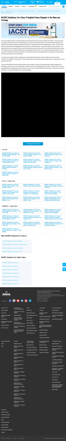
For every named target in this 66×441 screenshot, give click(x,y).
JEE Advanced (55, 310)
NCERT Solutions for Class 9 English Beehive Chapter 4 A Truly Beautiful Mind (10, 161)
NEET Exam (29, 310)
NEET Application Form (32, 315)
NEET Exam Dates (31, 312)
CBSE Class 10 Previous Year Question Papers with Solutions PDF (57, 386)
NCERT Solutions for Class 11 (11, 280)
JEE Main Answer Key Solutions (44, 322)
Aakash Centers (5, 412)
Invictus (15, 1)
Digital (2, 1)
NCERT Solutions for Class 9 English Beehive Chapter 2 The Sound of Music (32, 154)
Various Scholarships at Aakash (19, 327)
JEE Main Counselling (44, 337)
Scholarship (32, 6)
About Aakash (4, 310)
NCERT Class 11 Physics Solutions (19, 391)
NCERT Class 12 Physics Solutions (19, 405)
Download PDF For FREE (33, 143)
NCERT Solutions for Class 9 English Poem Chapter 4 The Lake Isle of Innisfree (10, 192)
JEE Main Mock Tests (44, 319)
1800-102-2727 (42, 2)
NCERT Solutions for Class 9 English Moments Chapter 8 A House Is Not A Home (31, 224)
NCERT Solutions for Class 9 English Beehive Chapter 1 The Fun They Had (11, 154)
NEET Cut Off (30, 320)
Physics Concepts (43, 347)
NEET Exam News (31, 333)
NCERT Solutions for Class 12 (11, 283)
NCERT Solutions (10, 11)
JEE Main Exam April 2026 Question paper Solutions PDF (45, 326)
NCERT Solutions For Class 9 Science (13, 248)
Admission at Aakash (57, 346)
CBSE (2, 343)
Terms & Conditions (5, 438)
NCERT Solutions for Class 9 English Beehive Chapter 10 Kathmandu (10, 173)
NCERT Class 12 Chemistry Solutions (18, 398)
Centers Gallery (4, 424)
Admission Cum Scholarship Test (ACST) (19, 323)
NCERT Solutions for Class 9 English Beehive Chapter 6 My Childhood (53, 161)
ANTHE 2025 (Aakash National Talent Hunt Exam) (19, 331)
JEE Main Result (43, 335)
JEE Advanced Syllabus (57, 312)
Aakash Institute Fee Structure (56, 349)
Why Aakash (4, 319)
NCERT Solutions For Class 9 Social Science (15, 244)
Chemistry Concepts (44, 352)
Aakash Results (55, 343)
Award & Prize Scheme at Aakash (58, 353)
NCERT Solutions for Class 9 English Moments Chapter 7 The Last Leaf (11, 224)
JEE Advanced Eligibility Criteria (57, 316)
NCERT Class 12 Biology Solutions (19, 394)
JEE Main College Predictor (43, 313)
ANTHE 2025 (55, 389)
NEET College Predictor (32, 330)
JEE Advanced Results (57, 319)
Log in (57, 1)
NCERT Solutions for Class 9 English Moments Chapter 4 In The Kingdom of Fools (10, 217)
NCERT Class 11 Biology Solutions (19, 380)
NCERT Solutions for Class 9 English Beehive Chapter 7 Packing (10, 167)
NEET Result (29, 317)
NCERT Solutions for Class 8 (10, 269)
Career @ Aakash (5, 417)
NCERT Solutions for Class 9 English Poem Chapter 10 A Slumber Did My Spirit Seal (53, 199)
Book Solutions (30, 345)
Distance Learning (7, 2)
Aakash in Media (5, 325)
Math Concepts (42, 345)
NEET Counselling (31, 325)
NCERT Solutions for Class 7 (10, 266)
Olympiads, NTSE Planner (58, 366)
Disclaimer (14, 438)
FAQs (2, 419)
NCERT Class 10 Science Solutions (19, 376)
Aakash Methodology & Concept (6, 322)
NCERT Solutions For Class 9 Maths (12, 241)
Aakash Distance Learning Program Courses (18, 319)
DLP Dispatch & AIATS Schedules (57, 363)
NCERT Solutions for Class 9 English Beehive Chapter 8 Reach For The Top (32, 167)
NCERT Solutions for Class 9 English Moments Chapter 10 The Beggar (11, 230)
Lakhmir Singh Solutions (32, 355)
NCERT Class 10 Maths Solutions (19, 372)
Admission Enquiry (5, 414)
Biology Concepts (43, 350)
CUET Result (55, 379)
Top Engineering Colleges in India (58, 357)
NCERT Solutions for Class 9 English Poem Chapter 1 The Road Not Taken (10, 186)
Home (2, 11)
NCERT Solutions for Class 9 (10, 273)
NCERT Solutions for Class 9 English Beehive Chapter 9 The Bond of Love (53, 167)
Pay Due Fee (33, 2)
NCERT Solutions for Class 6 (10, 262)
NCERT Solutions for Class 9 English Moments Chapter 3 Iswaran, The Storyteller (53, 211)
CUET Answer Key (56, 382)
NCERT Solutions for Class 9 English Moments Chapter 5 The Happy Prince (32, 217)
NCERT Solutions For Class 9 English (49, 11)
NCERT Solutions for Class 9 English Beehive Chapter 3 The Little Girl (53, 154)
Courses (17, 6)
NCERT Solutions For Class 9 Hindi (12, 251)
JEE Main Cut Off (43, 332)
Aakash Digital (17, 315)
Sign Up (57, 3)
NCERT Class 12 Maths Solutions (19, 402)
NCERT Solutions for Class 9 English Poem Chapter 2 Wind (31, 185)
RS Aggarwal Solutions (32, 350)
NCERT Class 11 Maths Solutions (19, 387)
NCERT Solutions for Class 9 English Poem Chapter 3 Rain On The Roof (54, 186)
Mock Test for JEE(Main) (7, 429)
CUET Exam (54, 372)
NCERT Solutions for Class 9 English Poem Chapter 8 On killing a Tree (10, 199)
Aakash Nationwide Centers (5, 316)
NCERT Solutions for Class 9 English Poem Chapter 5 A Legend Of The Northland (31, 192)
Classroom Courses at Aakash (19, 312)
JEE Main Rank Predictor (45, 316)
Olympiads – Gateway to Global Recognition (58, 369)
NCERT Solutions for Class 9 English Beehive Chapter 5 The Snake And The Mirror (32, 161)
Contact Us (3, 312)
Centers (11, 6)
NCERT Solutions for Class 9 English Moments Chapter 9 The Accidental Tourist (54, 224)
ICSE (2, 346)
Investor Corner (4, 327)
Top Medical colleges (57, 359)
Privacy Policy (21, 438)
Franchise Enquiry (5, 422)
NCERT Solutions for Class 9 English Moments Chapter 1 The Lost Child (11, 211)
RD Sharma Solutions (31, 347)
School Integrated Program (22, 2)
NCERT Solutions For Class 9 (26, 11)
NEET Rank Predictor (31, 328)
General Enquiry (4, 427)
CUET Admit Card (56, 374)
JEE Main (41, 310)
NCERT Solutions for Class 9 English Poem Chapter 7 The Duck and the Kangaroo (53, 192)
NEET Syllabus (30, 323)
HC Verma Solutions (31, 352)
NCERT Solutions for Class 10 (11, 276)
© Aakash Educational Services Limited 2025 (54, 438)
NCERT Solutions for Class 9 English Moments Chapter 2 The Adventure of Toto (32, 211)
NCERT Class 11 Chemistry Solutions (18, 383)
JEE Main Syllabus (43, 330)
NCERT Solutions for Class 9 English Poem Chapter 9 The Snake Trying (31, 199)
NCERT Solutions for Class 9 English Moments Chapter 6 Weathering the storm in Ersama (54, 217)
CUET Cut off (55, 377)
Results (24, 6)
